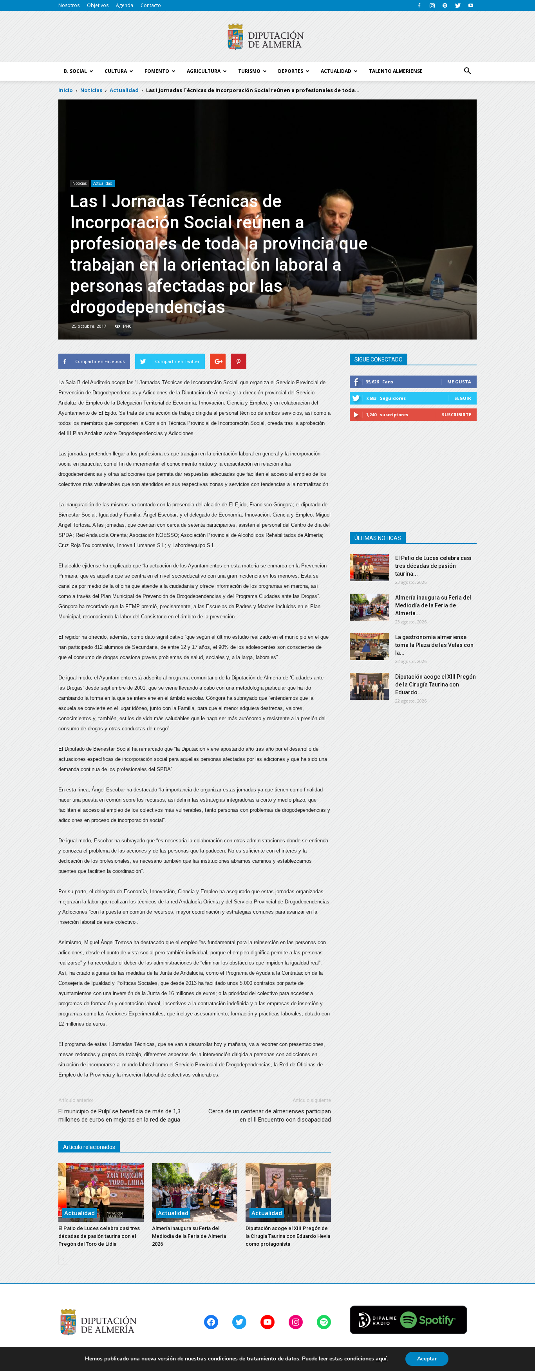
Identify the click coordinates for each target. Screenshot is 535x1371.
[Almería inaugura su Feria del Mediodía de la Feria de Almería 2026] (194, 1192)
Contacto (151, 5)
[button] (467, 71)
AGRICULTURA (204, 71)
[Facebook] (419, 5)
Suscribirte (456, 414)
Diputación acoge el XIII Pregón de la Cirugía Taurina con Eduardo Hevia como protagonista (288, 1236)
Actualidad (102, 183)
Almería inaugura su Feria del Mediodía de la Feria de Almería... (433, 605)
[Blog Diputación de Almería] (267, 36)
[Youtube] (471, 5)
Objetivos (97, 5)
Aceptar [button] (427, 1358)
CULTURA (116, 71)
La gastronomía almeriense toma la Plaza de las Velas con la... (434, 645)
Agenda (124, 5)
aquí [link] (381, 1358)
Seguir (462, 398)
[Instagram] (432, 5)
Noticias (79, 183)
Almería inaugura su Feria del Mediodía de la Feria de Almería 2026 (189, 1236)
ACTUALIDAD (336, 71)
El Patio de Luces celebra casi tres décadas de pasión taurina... (433, 566)
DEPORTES (290, 71)
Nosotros (69, 5)
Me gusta (459, 382)
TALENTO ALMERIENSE (396, 71)
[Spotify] (445, 5)
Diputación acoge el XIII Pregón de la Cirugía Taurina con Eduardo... (435, 684)
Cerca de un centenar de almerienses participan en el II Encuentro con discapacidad (269, 1115)
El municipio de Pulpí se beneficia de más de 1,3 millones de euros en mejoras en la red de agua (119, 1115)
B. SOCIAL (75, 71)
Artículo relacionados (89, 1147)
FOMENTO (157, 71)
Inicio (65, 90)
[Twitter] (458, 5)
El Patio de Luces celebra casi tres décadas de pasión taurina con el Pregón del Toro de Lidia (99, 1236)
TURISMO (249, 71)
